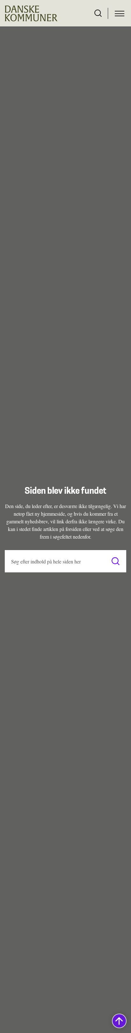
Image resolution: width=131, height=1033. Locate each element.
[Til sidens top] (119, 1021)
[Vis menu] (119, 13)
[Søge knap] (98, 13)
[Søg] (116, 561)
